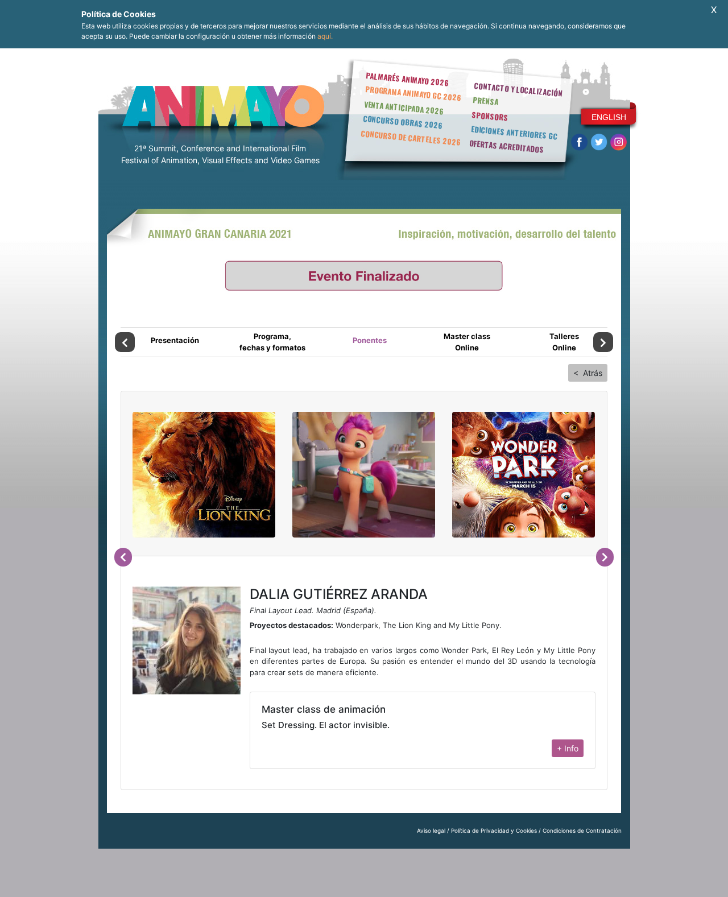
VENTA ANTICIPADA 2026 (403, 107)
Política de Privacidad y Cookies (494, 830)
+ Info (567, 748)
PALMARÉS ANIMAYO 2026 (407, 78)
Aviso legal (431, 830)
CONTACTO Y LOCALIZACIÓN (518, 89)
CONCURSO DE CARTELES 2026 (410, 137)
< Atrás (587, 373)
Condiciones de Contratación (582, 830)
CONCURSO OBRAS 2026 (402, 122)
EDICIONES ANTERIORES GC (514, 132)
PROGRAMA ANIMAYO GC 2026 (413, 93)
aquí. (325, 36)
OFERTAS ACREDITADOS (506, 146)
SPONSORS (490, 116)
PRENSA (485, 101)
